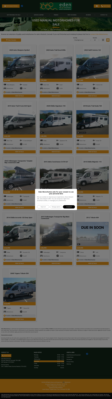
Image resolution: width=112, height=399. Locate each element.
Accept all (68, 207)
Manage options (56, 207)
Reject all (43, 207)
